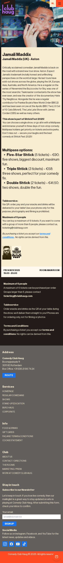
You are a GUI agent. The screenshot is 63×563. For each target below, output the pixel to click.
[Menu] (59, 3)
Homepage (8, 391)
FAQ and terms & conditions (17, 436)
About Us (7, 457)
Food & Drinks (10, 428)
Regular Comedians (13, 395)
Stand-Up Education (13, 404)
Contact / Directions (14, 461)
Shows (6, 400)
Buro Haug (8, 408)
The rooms (8, 465)
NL (52, 3)
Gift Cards (8, 432)
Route (9, 375)
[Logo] (8, 8)
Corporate (8, 412)
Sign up (9, 524)
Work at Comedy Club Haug (17, 473)
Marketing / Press (12, 469)
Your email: (7, 512)
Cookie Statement (12, 440)
